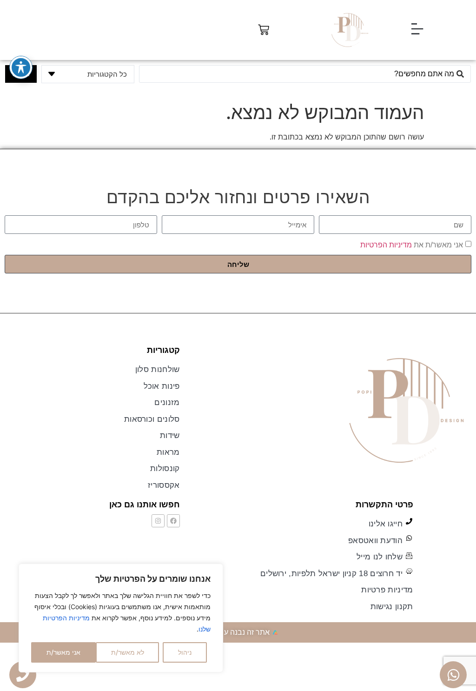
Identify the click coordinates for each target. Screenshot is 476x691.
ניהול (185, 652)
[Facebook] (173, 520)
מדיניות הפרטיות (386, 245)
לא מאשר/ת (127, 652)
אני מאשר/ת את (411, 245)
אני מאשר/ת (63, 652)
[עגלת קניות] (263, 29)
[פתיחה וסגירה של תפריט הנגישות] (21, 67)
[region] (121, 618)
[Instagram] (158, 520)
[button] (417, 30)
